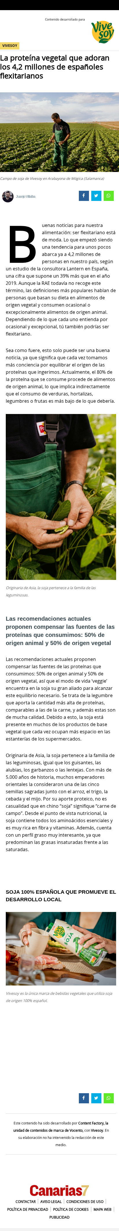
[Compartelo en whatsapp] (108, 195)
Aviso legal (51, 1201)
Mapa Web (102, 1209)
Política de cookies (71, 1209)
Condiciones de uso (84, 1201)
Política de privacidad (27, 1209)
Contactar (26, 1201)
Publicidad (59, 1217)
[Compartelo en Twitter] (95, 195)
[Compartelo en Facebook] (83, 195)
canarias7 (14, 6)
